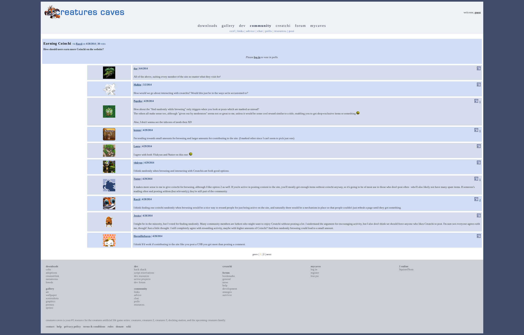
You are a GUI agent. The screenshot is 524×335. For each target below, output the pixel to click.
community (260, 26)
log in (257, 57)
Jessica (137, 215)
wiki (128, 326)
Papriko (138, 101)
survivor (227, 295)
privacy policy (72, 326)
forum (300, 26)
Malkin (137, 84)
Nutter (137, 178)
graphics (50, 301)
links (240, 31)
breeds (49, 282)
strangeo (227, 291)
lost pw (315, 275)
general (226, 279)
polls (268, 31)
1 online (403, 266)
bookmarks (228, 275)
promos (50, 304)
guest (478, 12)
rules (110, 326)
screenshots (52, 298)
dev (242, 26)
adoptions (51, 272)
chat (260, 31)
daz (135, 68)
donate (120, 326)
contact (50, 326)
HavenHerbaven (142, 236)
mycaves (318, 26)
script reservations (144, 272)
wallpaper (51, 295)
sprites (49, 307)
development (229, 288)
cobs (48, 269)
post (291, 31)
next (268, 254)
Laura (137, 146)
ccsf (232, 31)
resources (280, 31)
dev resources (141, 275)
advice (250, 31)
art (47, 291)
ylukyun (138, 162)
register (315, 272)
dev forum (139, 282)
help (224, 285)
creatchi (283, 26)
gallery (228, 26)
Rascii (79, 43)
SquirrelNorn (406, 269)
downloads (207, 26)
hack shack (140, 269)
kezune (137, 130)
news (225, 282)
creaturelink (52, 275)
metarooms (52, 279)
